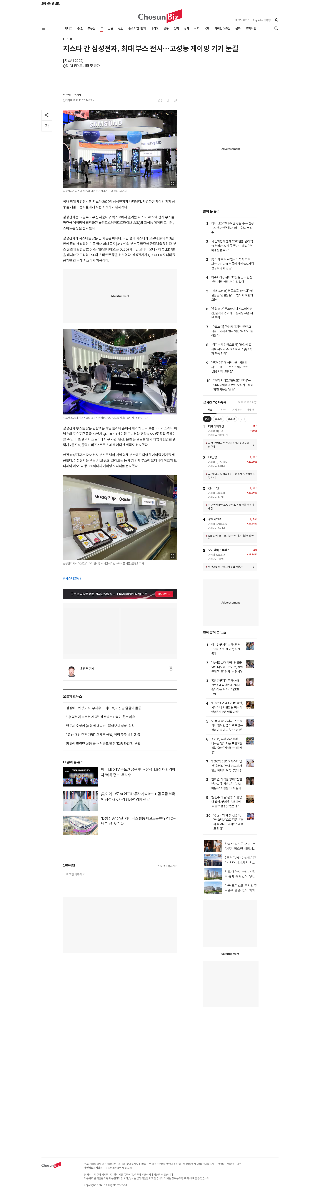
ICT (72, 39)
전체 (207, 419)
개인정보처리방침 (93, 1167)
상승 (209, 409)
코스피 (218, 419)
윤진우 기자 (87, 669)
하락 (223, 409)
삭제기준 (172, 866)
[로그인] (276, 20)
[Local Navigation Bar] (43, 28)
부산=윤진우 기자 (72, 95)
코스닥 (231, 419)
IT (64, 39)
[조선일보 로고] (50, 4)
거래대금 (237, 409)
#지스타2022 (72, 578)
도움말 (161, 866)
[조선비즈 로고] (160, 16)
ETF (243, 419)
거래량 (250, 409)
